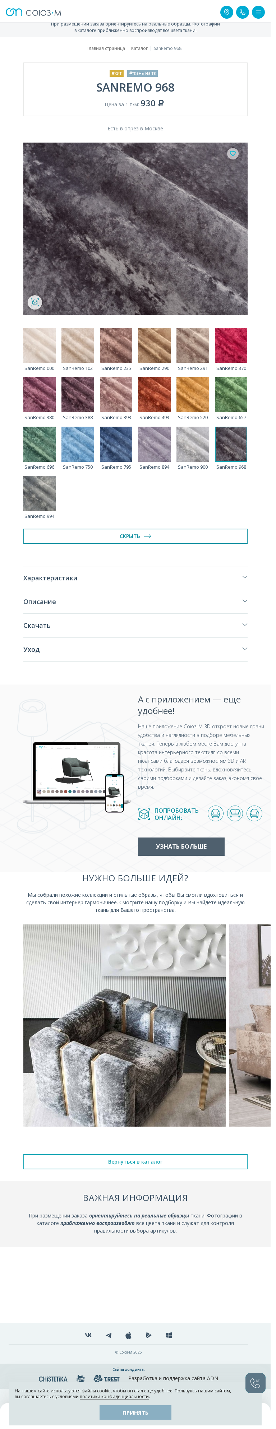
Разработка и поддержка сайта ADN (173, 1378)
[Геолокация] (226, 12)
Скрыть (130, 536)
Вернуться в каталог (135, 1161)
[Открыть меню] (258, 12)
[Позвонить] (242, 12)
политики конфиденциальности (114, 1396)
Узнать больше (181, 846)
